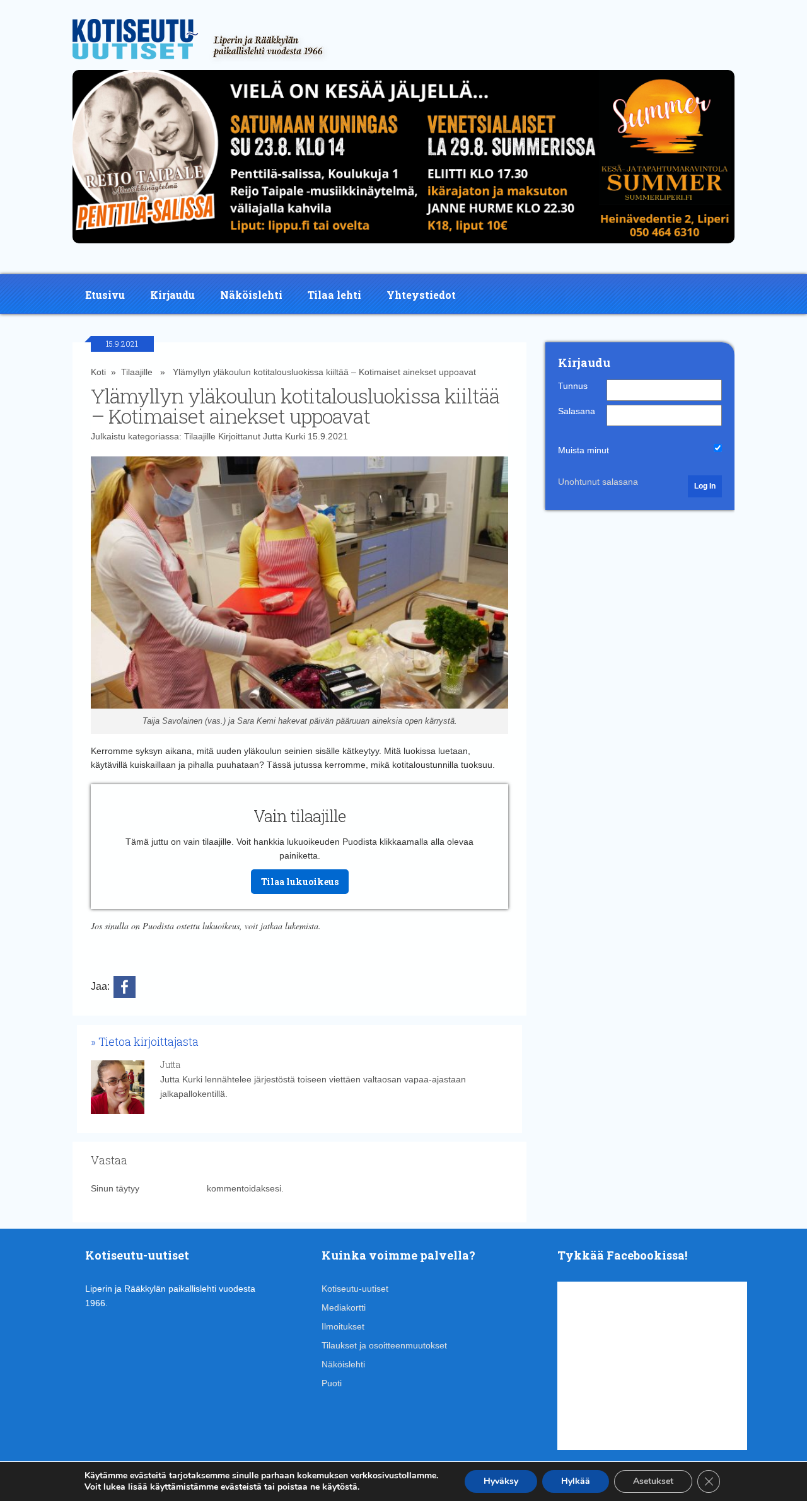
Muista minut (583, 450)
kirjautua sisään (173, 1188)
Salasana (576, 411)
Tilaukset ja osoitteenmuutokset (384, 1345)
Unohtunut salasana (598, 482)
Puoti (332, 1383)
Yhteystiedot (421, 294)
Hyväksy (501, 1481)
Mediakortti (344, 1307)
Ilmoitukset (343, 1326)
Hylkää (575, 1481)
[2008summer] (403, 246)
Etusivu (105, 294)
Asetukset (653, 1481)
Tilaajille (137, 372)
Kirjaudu (172, 294)
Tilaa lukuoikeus (300, 882)
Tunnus (573, 386)
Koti (98, 372)
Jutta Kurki (284, 436)
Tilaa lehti (334, 294)
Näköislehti (251, 294)
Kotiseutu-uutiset (355, 1289)
